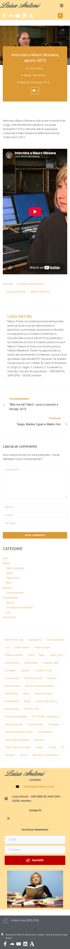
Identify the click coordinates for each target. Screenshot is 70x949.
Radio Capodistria (46, 701)
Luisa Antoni (36, 68)
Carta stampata (15, 568)
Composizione (14, 592)
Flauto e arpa (42, 647)
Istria (31, 654)
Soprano (39, 739)
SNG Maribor (45, 731)
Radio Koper (12, 708)
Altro (5, 558)
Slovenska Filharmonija (18, 731)
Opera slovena (43, 693)
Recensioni (9, 617)
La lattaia (10, 670)
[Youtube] (17, 15)
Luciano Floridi (43, 670)
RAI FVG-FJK (31, 708)
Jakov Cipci (56, 654)
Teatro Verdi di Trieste (17, 747)
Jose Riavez (12, 662)
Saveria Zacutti (13, 724)
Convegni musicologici (19, 607)
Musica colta (12, 685)
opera (26, 693)
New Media (11, 693)
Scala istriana (35, 724)
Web (8, 582)
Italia (42, 654)
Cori (7, 647)
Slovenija (54, 724)
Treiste (39, 747)
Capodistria (35, 639)
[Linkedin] (24, 15)
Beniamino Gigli (14, 639)
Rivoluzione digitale (16, 716)
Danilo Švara (22, 647)
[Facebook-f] (4, 15)
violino (24, 755)
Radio (9, 573)
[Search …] (60, 15)
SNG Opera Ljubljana (17, 739)
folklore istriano (14, 654)
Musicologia (10, 597)
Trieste (52, 747)
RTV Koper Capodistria (45, 716)
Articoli (10, 602)
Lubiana (25, 670)
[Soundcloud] (11, 15)
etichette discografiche (30, 283)
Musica (7, 587)
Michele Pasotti (33, 678)
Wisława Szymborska (46, 755)
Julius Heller (31, 662)
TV (62, 747)
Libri (8, 612)
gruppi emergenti (16, 291)
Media (27, 75)
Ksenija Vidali (50, 662)
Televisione (38, 75)
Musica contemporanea (39, 685)
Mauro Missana (40, 291)
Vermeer (10, 755)
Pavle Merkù (12, 701)
